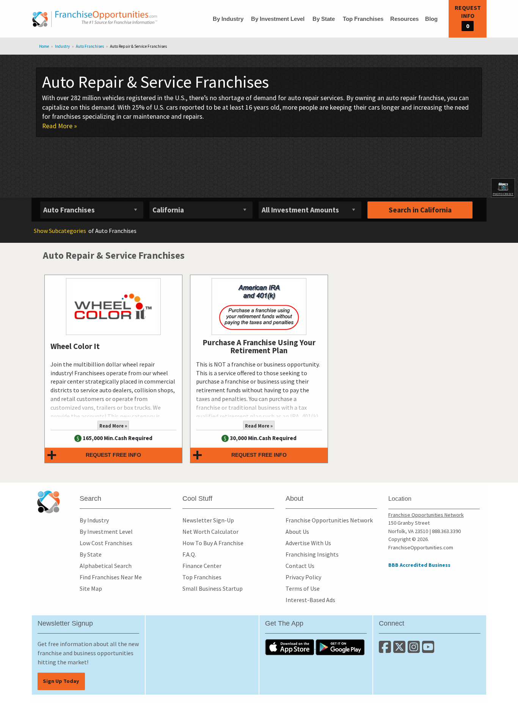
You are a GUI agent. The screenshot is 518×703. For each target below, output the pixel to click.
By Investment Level (278, 19)
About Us (297, 531)
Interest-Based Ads (310, 600)
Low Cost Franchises (106, 543)
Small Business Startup (212, 588)
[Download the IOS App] (290, 646)
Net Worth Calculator (210, 531)
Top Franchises (363, 19)
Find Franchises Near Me (111, 577)
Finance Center (201, 565)
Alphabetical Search (106, 565)
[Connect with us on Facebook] (386, 650)
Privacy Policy (303, 577)
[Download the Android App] (340, 646)
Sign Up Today (61, 681)
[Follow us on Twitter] (400, 650)
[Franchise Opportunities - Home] (94, 18)
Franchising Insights (312, 554)
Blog (431, 19)
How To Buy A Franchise (212, 543)
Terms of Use (303, 588)
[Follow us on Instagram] (415, 650)
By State (323, 19)
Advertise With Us (308, 543)
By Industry (228, 19)
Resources (404, 19)
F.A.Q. (189, 554)
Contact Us (300, 565)
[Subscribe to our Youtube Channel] (428, 650)
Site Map (91, 588)
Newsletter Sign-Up (208, 520)
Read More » (59, 126)
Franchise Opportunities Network (329, 520)
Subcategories (60, 230)
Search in (420, 209)
